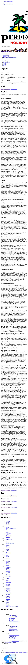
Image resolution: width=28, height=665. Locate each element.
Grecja (7, 549)
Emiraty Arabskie (10, 543)
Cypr (7, 534)
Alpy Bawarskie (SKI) (13, 626)
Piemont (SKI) (12, 638)
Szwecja (8, 594)
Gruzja (7, 550)
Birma (7, 527)
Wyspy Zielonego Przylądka (12, 606)
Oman (7, 578)
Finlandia (8, 545)
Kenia (7, 562)
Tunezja (8, 599)
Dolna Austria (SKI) (13, 615)
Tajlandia (8, 596)
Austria (7, 524)
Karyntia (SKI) (12, 618)
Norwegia (8, 575)
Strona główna (6, 62)
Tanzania (8, 597)
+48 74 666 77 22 (19, 50)
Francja (7, 546)
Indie (7, 555)
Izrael (7, 556)
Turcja (7, 600)
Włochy (8, 605)
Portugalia (8, 582)
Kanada (8, 561)
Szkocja (8, 591)
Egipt (4, 65)
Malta (7, 568)
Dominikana (9, 539)
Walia (7, 602)
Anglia (7, 523)
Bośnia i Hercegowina (11, 528)
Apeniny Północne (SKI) (14, 635)
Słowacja (8, 588)
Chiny (7, 532)
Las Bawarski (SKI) (13, 629)
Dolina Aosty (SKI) (13, 636)
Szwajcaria (8, 593)
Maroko (8, 569)
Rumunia (8, 585)
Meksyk (8, 572)
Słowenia (8, 589)
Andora (7, 522)
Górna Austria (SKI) (13, 616)
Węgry (7, 603)
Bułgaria (8, 529)
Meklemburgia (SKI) (13, 630)
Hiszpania (8, 552)
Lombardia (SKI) (12, 637)
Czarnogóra (8, 535)
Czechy (8, 537)
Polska (7, 580)
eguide (4, 63)
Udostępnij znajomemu (5, 89)
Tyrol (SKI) (11, 620)
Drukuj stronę (14, 89)
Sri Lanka (8, 590)
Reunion (8, 584)
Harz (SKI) (11, 627)
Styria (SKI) (11, 619)
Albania (8, 521)
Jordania (8, 558)
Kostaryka (8, 563)
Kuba (7, 565)
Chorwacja (8, 533)
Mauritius (8, 571)
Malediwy (8, 567)
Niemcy (8, 574)
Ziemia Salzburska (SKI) (14, 621)
